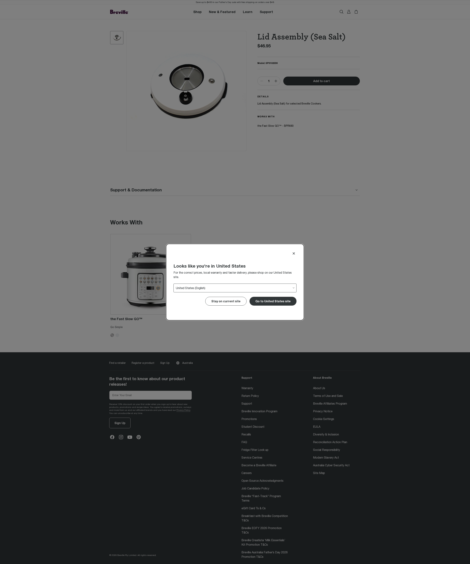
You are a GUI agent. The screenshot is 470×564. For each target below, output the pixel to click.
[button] (273, 301)
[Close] (294, 253)
